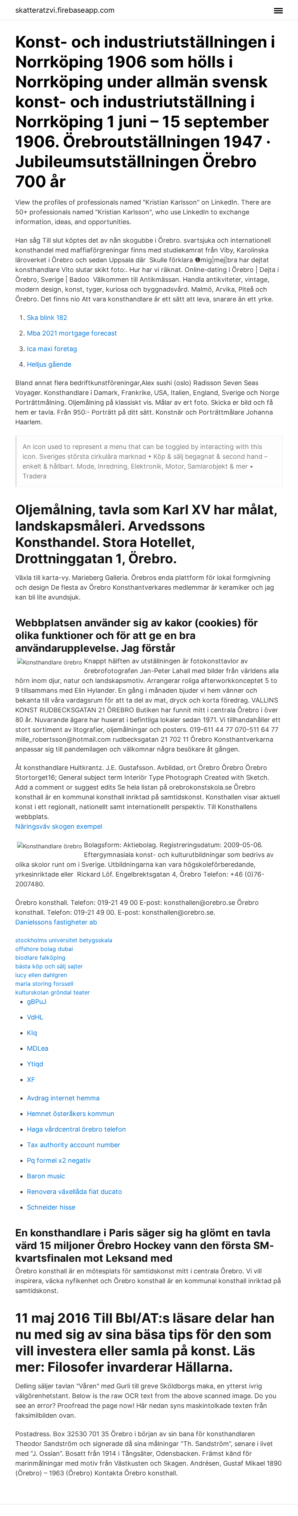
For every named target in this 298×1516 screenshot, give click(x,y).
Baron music (46, 1176)
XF (31, 1079)
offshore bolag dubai (44, 948)
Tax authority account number (73, 1145)
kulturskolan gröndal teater (52, 992)
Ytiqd (35, 1064)
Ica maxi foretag (52, 349)
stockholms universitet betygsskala (63, 940)
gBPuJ (37, 1001)
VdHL (35, 1017)
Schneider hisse (51, 1207)
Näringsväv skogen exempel (58, 826)
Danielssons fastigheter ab (56, 922)
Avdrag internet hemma (63, 1098)
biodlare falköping (40, 957)
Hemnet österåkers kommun (70, 1113)
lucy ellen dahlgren (41, 975)
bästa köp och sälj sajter (49, 966)
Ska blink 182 (47, 317)
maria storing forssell (44, 983)
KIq (32, 1033)
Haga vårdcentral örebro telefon (76, 1129)
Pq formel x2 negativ (59, 1160)
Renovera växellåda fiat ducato (74, 1191)
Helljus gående (49, 364)
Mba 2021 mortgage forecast (72, 333)
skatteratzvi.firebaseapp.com (64, 10)
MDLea (37, 1048)
